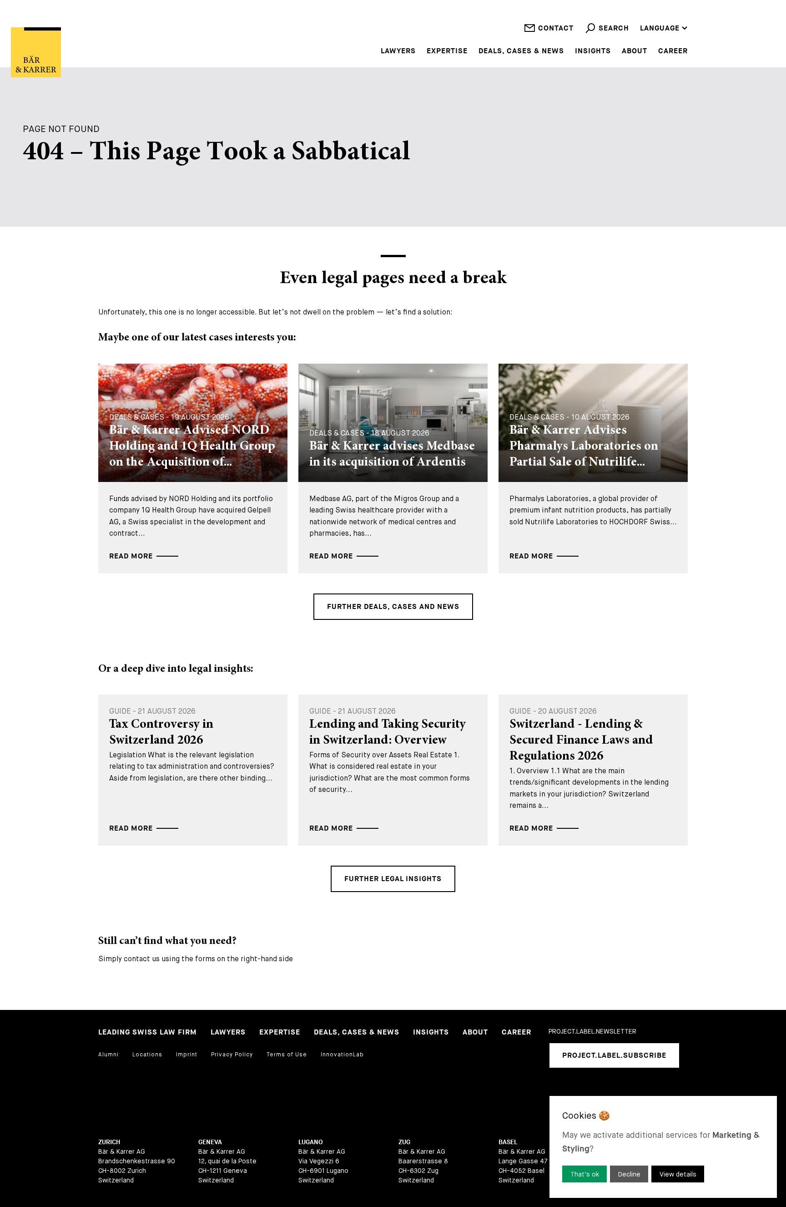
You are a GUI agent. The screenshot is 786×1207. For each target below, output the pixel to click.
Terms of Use (287, 1054)
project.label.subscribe (614, 1055)
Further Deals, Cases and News (393, 607)
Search (614, 28)
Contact (556, 28)
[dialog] (663, 1147)
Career (673, 51)
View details (678, 1174)
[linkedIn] (555, 1092)
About (634, 51)
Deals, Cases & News (521, 51)
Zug (404, 1142)
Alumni (108, 1054)
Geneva (210, 1142)
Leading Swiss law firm (147, 1032)
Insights (593, 51)
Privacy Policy (232, 1054)
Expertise (447, 51)
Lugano (310, 1142)
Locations (147, 1054)
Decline (629, 1174)
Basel (508, 1142)
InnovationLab (342, 1054)
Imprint (186, 1054)
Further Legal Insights (393, 879)
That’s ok (584, 1174)
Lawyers (398, 51)
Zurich (109, 1142)
